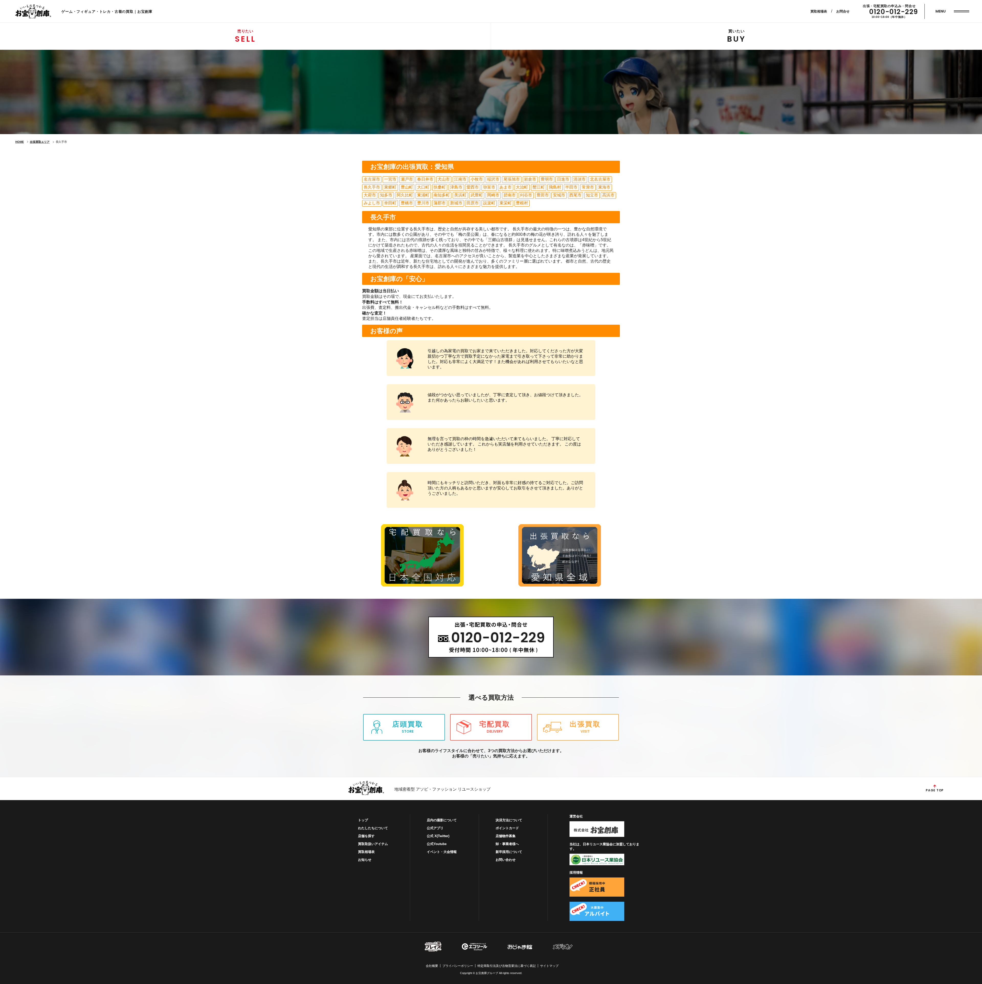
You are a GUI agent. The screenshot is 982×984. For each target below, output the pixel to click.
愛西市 (472, 187)
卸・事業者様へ (507, 844)
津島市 (456, 187)
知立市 (592, 195)
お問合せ (843, 11)
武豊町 (477, 195)
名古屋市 (372, 179)
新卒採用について (509, 852)
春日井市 (425, 179)
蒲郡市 (439, 203)
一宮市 (390, 179)
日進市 (563, 179)
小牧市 (477, 179)
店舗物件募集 (506, 836)
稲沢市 (493, 179)
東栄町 (505, 203)
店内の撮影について (442, 820)
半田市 (571, 187)
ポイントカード (507, 828)
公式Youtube (437, 844)
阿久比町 (405, 195)
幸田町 (390, 203)
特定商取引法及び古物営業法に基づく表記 (506, 966)
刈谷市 (526, 195)
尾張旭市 (512, 179)
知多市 (386, 195)
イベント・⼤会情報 (442, 852)
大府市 (370, 195)
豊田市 (543, 195)
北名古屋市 (600, 179)
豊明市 (547, 179)
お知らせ (364, 860)
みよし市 (372, 203)
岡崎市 (493, 195)
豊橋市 (407, 203)
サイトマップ (549, 966)
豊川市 (423, 203)
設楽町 (489, 203)
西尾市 (575, 195)
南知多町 (441, 195)
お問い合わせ (506, 860)
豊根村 (522, 203)
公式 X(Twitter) (438, 836)
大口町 (423, 187)
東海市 (604, 187)
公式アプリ (435, 828)
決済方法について (509, 820)
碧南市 (510, 195)
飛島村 (555, 187)
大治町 (522, 187)
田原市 (472, 203)
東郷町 (390, 187)
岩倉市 (530, 179)
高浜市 (608, 195)
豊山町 (407, 187)
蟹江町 (538, 187)
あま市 (505, 187)
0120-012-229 (893, 11)
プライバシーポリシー (457, 966)
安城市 (559, 195)
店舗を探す (366, 836)
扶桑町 (439, 187)
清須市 (579, 179)
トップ (363, 820)
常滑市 (588, 187)
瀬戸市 (407, 179)
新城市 (456, 203)
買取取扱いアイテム (373, 844)
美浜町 (460, 195)
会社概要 (432, 966)
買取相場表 (818, 11)
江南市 (460, 179)
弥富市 (489, 187)
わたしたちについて (373, 828)
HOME (19, 141)
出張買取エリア (40, 141)
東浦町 (423, 195)
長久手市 (372, 187)
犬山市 (444, 179)
